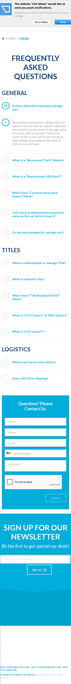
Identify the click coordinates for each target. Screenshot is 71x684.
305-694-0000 (18, 650)
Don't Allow (41, 22)
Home (11, 38)
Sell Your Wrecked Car (14, 667)
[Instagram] (28, 659)
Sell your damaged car (46, 667)
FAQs (24, 38)
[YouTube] (21, 659)
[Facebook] (3, 659)
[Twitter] (9, 659)
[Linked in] (15, 659)
